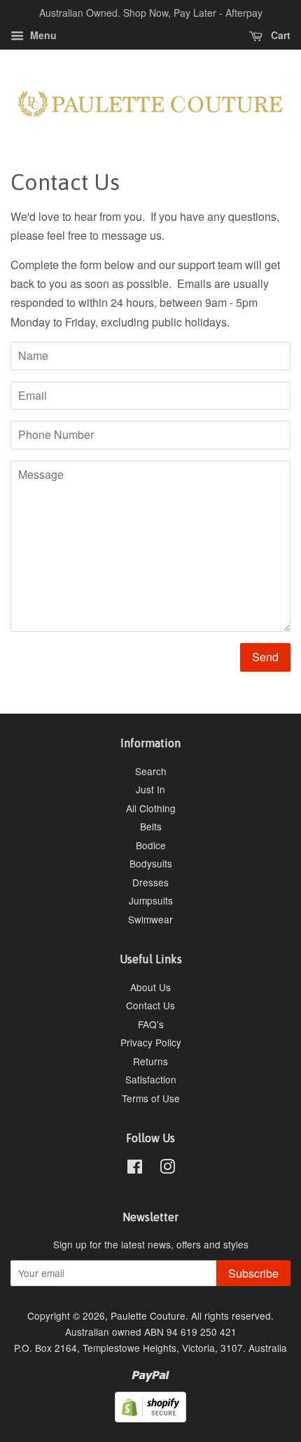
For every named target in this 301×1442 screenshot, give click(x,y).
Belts (151, 826)
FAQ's (151, 1024)
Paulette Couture (148, 1315)
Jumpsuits (151, 900)
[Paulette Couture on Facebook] (135, 1169)
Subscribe (253, 1273)
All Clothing (151, 808)
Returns (150, 1061)
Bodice (151, 845)
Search (151, 771)
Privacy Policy (150, 1042)
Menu (42, 35)
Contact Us (150, 1005)
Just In (150, 789)
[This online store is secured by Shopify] (150, 1418)
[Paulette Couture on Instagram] (167, 1169)
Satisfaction (150, 1079)
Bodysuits (151, 863)
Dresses (150, 882)
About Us (150, 987)
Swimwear (150, 919)
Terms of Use (151, 1098)
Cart (279, 35)
